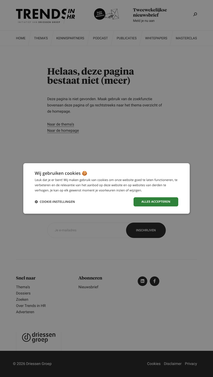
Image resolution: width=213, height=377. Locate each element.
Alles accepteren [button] (155, 202)
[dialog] (106, 188)
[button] (55, 202)
